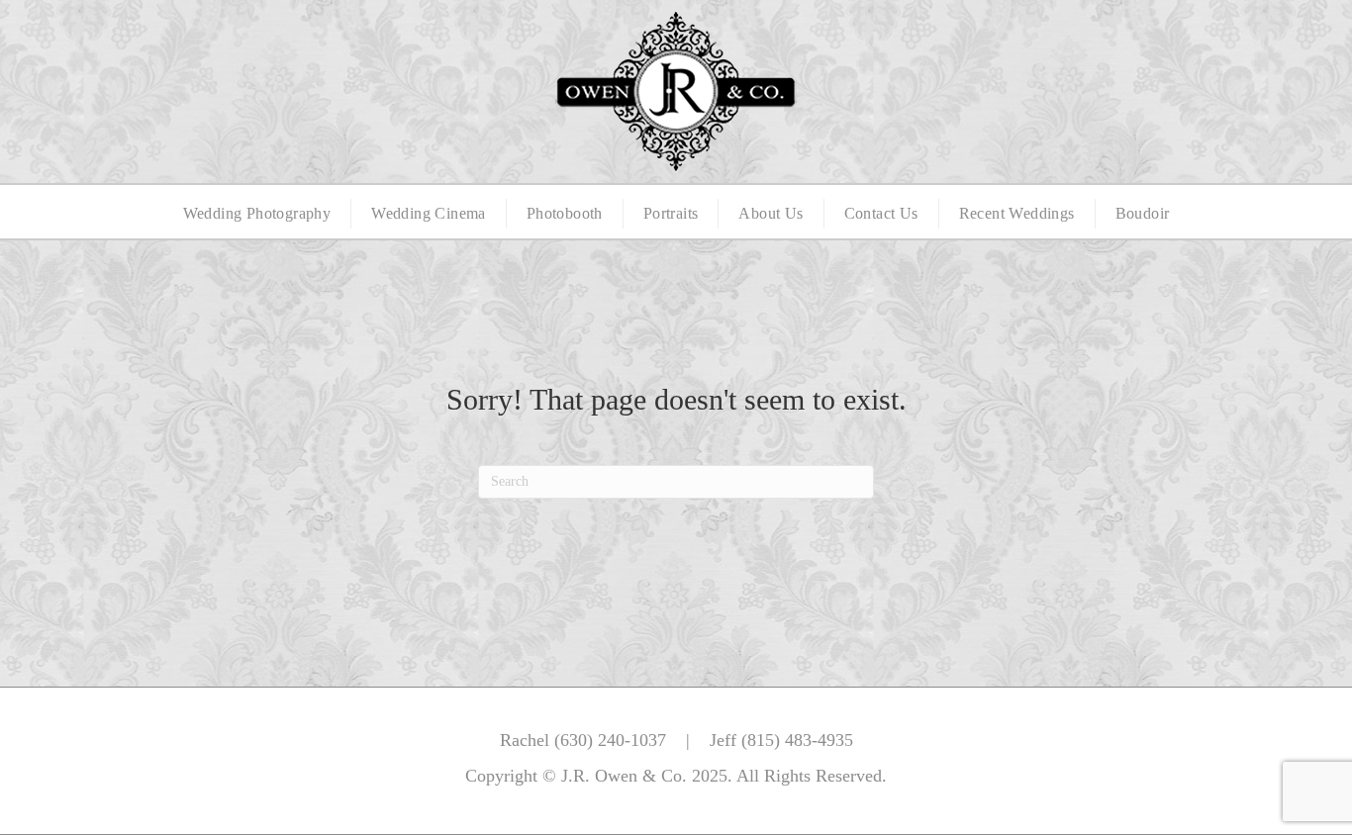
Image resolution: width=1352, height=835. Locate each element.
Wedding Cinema (428, 213)
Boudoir (1142, 213)
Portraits (671, 213)
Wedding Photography (257, 213)
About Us (770, 213)
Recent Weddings (1017, 213)
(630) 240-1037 (610, 740)
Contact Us (881, 213)
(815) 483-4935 (797, 740)
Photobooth (565, 213)
